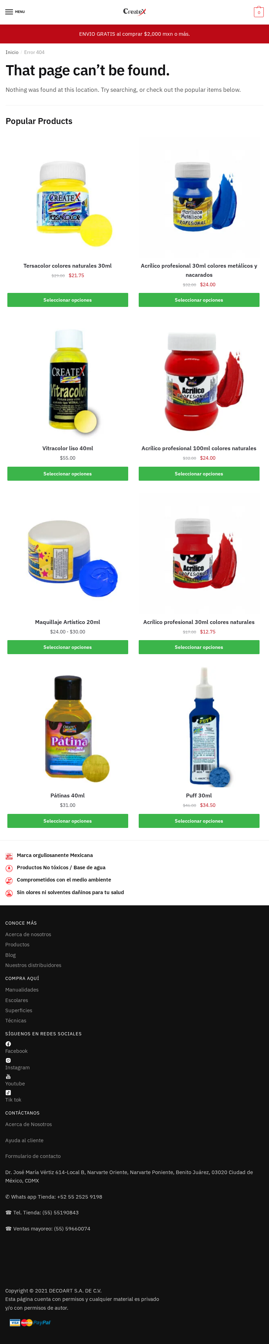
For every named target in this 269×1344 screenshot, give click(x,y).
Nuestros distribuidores (33, 965)
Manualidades (22, 989)
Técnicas (15, 1020)
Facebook (16, 1051)
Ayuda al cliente (24, 1140)
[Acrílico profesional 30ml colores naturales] (199, 553)
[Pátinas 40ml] (67, 726)
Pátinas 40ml (67, 795)
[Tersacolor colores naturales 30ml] (67, 197)
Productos (17, 944)
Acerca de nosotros (28, 934)
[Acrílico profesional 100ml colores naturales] (199, 379)
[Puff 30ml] (199, 726)
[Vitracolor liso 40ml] (67, 379)
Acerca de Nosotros (28, 1124)
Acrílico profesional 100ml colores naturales (199, 448)
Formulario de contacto (33, 1156)
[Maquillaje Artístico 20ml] (67, 553)
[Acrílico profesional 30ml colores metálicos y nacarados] (199, 197)
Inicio (12, 52)
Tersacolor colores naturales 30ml (67, 265)
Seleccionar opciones (67, 300)
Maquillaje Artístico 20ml (67, 621)
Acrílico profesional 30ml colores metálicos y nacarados (199, 270)
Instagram (17, 1067)
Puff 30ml (199, 795)
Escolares (16, 1000)
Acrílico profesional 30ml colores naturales (199, 621)
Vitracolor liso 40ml (67, 448)
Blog (10, 955)
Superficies (18, 1010)
